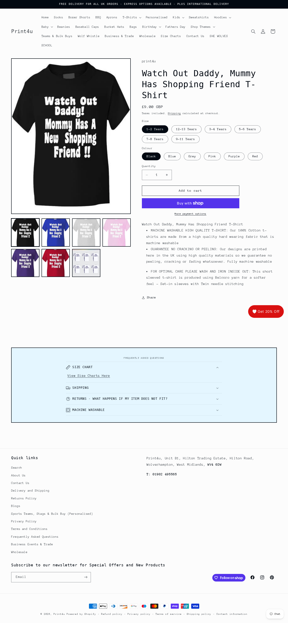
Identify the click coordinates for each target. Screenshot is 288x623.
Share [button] (151, 297)
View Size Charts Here (88, 376)
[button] (131, 17)
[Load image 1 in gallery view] (25, 232)
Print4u (59, 614)
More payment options (190, 213)
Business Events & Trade (32, 544)
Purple (234, 156)
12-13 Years (186, 129)
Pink (212, 156)
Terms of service (169, 614)
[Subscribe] (86, 577)
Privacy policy (139, 614)
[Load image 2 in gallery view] (56, 232)
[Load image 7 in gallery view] (86, 263)
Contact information (232, 614)
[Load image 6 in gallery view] (56, 263)
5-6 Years (247, 129)
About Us (18, 475)
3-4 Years (217, 129)
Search (16, 467)
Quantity (149, 166)
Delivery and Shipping (30, 490)
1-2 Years (155, 129)
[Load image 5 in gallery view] (25, 263)
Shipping (174, 113)
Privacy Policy (24, 521)
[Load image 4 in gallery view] (116, 232)
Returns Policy (24, 498)
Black (151, 156)
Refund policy (111, 614)
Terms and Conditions (29, 529)
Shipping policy (199, 614)
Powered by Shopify (81, 614)
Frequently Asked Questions (34, 536)
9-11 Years (185, 139)
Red (255, 156)
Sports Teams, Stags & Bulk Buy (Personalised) (52, 513)
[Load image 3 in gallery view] (86, 232)
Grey (192, 156)
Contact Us (20, 483)
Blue (172, 156)
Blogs (15, 506)
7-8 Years (155, 139)
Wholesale (19, 552)
